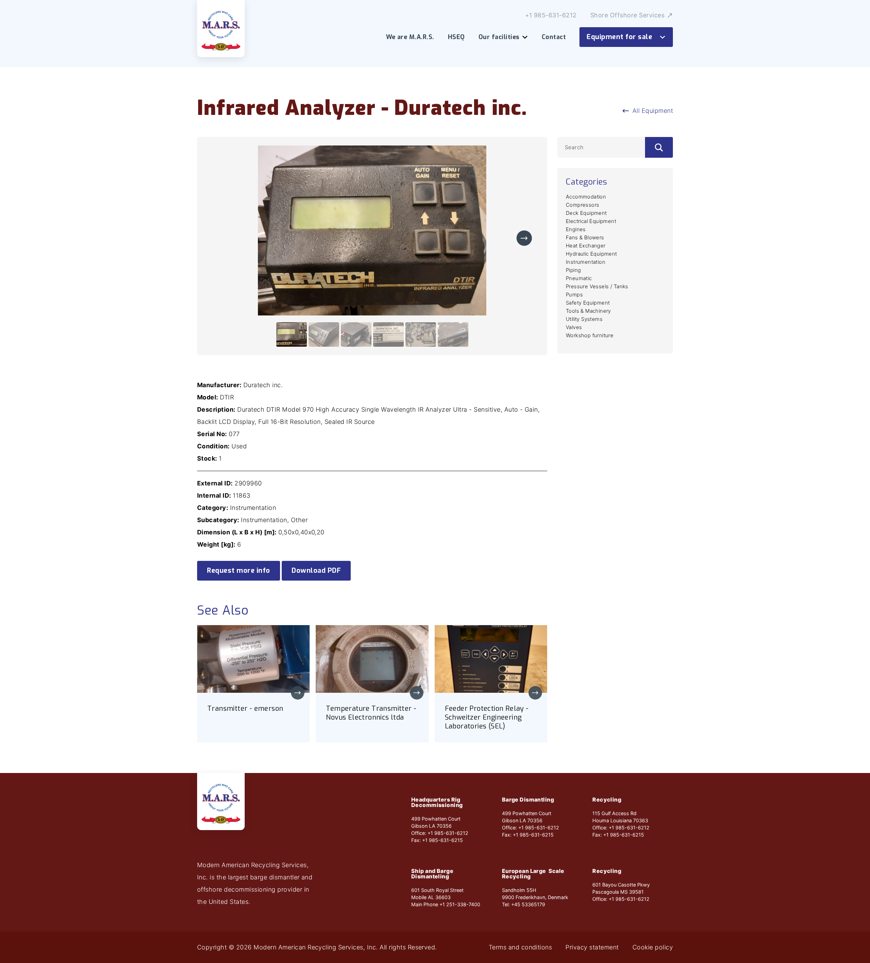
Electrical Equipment (591, 221)
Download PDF (316, 570)
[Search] (659, 147)
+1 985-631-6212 (551, 15)
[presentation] (524, 238)
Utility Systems (584, 319)
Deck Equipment (586, 213)
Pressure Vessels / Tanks (597, 286)
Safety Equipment (588, 302)
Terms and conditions (520, 947)
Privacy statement (592, 947)
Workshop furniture (589, 335)
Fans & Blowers (585, 237)
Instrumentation (585, 262)
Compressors (582, 205)
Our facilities (499, 37)
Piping (573, 270)
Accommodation (586, 196)
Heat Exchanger (586, 245)
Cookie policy (652, 947)
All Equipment (652, 110)
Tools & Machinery (588, 311)
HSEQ (456, 37)
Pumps (574, 294)
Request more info (238, 570)
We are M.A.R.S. (410, 37)
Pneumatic (579, 278)
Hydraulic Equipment (591, 254)
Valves (574, 327)
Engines (576, 229)
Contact (554, 37)
